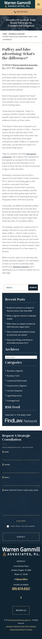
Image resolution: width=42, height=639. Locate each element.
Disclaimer (21, 521)
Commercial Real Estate (17, 380)
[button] (38, 4)
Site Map (16, 626)
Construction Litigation (17, 385)
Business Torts (13, 375)
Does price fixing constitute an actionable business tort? (20, 341)
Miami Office (22, 579)
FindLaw (29, 629)
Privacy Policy (24, 626)
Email (7, 477)
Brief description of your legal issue (21, 490)
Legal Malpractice (14, 395)
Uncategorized (13, 400)
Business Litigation (25, 68)
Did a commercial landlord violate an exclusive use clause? (21, 333)
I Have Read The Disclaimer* (23, 526)
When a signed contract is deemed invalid (21, 317)
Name (6, 452)
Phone (7, 465)
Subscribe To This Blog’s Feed (18, 415)
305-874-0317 (22, 11)
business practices (21, 266)
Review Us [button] (21, 610)
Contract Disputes (14, 390)
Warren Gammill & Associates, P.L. (20, 620)
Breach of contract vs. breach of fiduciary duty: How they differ (20, 309)
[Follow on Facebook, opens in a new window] (21, 598)
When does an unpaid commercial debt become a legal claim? (21, 325)
